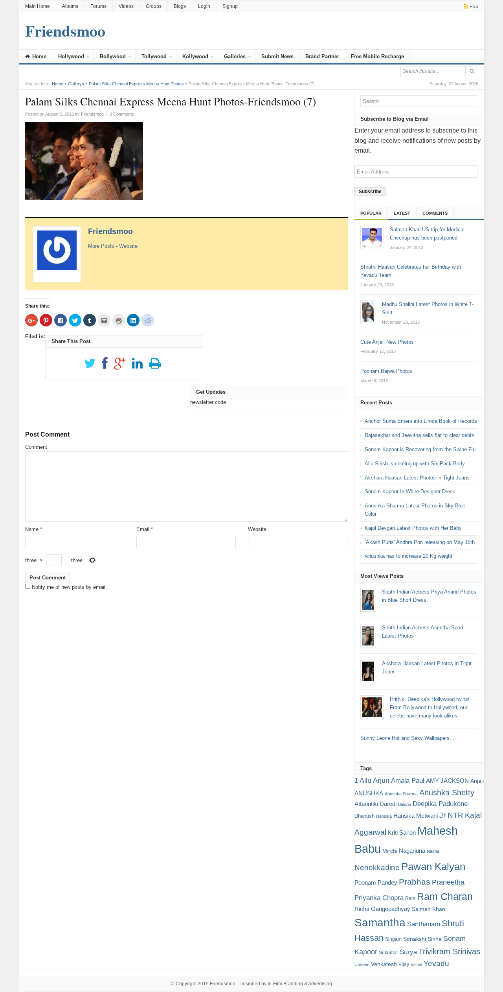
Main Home (37, 6)
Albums (70, 6)
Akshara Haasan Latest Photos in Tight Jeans (417, 478)
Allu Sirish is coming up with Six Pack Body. (415, 463)
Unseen (361, 964)
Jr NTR (451, 815)
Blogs (180, 6)
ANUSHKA (368, 793)
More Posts (101, 246)
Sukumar (388, 952)
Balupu (404, 804)
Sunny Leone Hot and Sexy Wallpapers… (407, 738)
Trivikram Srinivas (449, 951)
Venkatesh (384, 964)
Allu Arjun (374, 780)
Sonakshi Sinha (422, 939)
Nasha (433, 851)
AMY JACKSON (447, 780)
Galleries (235, 56)
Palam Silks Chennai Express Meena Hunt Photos (136, 83)
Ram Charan (445, 896)
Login (204, 6)
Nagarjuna (412, 850)
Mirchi (389, 851)
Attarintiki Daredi (375, 803)
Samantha (380, 922)
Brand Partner (322, 56)
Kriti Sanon (402, 832)
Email (144, 529)
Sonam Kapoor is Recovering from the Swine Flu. (421, 449)
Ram (410, 898)
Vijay (403, 964)
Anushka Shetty (446, 792)
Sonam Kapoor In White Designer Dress (410, 491)
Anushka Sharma (401, 793)
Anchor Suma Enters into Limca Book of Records (421, 421)
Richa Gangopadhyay (382, 908)
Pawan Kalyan (433, 866)
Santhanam (423, 924)
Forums (98, 6)
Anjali (477, 781)
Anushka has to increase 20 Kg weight (408, 556)
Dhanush (364, 816)
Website (128, 246)
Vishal (416, 964)
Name (33, 529)
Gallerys (76, 83)
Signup (230, 6)
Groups (154, 6)
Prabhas (414, 882)
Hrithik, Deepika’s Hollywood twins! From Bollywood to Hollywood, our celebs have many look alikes (430, 707)
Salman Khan (428, 909)
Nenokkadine (377, 867)
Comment (36, 447)
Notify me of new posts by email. (69, 587)
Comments (435, 213)
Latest (402, 213)
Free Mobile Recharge (377, 56)
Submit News (277, 56)
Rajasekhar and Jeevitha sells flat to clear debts (419, 435)
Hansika (384, 816)
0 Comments (122, 114)
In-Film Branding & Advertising (300, 983)
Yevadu (436, 963)
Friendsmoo (110, 231)
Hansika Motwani (415, 815)
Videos (126, 6)
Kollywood (195, 56)
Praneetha (448, 882)
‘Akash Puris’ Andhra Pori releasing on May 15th (420, 542)
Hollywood (71, 56)
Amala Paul (407, 780)
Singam (393, 939)
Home (38, 56)
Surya (408, 952)
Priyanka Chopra (379, 898)
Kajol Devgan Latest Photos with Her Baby (413, 528)
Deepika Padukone (440, 804)
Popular (371, 213)
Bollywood (113, 56)
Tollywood (154, 56)
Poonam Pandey (375, 882)
